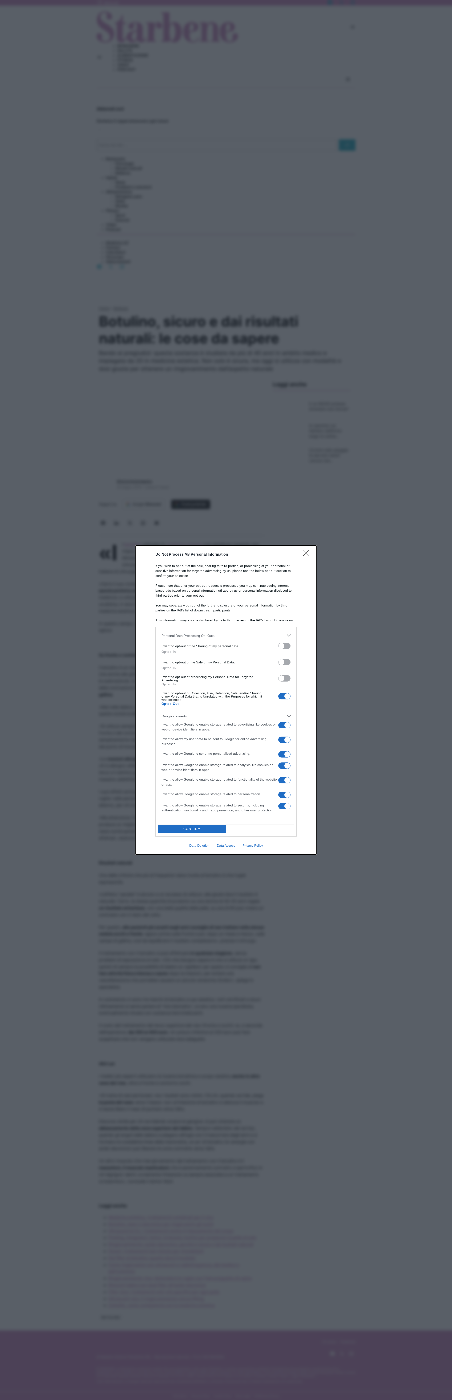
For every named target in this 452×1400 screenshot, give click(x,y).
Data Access (226, 845)
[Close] (307, 554)
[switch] (284, 646)
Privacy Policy (252, 845)
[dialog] (226, 700)
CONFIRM (192, 829)
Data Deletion (199, 845)
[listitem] (226, 635)
